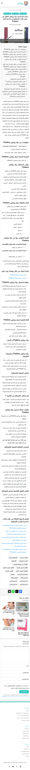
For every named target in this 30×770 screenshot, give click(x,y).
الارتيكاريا (13, 561)
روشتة (27, 710)
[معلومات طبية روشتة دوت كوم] (23, 3)
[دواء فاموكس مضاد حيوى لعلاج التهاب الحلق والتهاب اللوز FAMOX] (22, 625)
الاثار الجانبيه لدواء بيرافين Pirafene (15, 69)
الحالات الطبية (15, 13)
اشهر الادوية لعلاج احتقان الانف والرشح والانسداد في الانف (8, 612)
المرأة (28, 746)
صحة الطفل (26, 749)
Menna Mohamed (15, 24)
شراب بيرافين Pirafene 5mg (18, 275)
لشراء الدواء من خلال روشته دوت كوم (14, 64)
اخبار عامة (27, 728)
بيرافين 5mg (14, 578)
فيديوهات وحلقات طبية (23, 715)
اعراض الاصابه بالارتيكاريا (17, 79)
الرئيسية (18, 10)
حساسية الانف (23, 581)
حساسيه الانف (23, 584)
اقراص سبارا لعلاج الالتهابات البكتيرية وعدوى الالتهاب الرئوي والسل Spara (23, 614)
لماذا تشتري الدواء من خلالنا (23, 718)
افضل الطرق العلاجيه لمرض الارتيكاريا (13, 91)
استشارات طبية (23, 13)
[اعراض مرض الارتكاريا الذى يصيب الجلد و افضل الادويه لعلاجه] (7, 622)
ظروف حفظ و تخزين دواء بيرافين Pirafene (15, 85)
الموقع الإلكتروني (25, 679)
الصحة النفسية (25, 733)
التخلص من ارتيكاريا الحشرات (20, 564)
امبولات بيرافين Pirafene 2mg (17, 278)
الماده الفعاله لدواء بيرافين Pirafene (14, 57)
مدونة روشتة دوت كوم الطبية (22, 713)
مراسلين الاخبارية (25, 738)
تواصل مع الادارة (25, 720)
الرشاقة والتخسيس (25, 751)
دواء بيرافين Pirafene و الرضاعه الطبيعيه (15, 75)
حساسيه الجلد (13, 584)
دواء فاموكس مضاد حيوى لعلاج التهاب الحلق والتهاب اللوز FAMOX (23, 634)
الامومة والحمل (25, 753)
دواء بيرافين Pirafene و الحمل (16, 72)
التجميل (27, 756)
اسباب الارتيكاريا (23, 561)
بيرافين (12, 574)
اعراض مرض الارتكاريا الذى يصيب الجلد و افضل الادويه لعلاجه (8, 629)
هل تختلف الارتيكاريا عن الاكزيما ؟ (15, 82)
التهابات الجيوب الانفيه (21, 571)
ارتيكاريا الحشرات (13, 558)
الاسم (27, 666)
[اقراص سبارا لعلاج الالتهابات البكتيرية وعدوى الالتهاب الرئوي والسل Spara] (22, 607)
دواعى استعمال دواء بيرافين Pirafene (14, 54)
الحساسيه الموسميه (22, 574)
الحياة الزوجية (26, 736)
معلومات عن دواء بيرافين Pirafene (15, 49)
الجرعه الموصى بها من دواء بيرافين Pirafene (15, 60)
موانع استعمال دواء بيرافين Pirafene (14, 67)
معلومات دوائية (12, 10)
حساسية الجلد (13, 581)
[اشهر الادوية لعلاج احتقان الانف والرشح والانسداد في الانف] (7, 605)
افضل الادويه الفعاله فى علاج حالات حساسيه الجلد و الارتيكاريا (14, 95)
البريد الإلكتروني (26, 672)
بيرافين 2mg (24, 578)
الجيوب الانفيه (9, 571)
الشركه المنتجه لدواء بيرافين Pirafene (14, 52)
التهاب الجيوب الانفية (22, 568)
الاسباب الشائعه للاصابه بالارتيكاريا (14, 89)
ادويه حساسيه (23, 558)
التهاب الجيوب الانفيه (8, 568)
